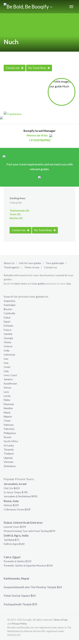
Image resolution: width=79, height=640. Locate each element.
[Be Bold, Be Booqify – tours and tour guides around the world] (29, 6)
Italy (6, 371)
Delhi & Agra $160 (14, 543)
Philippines (10, 433)
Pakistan (9, 424)
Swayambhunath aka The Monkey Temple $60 (33, 587)
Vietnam (8, 461)
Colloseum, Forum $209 (17, 509)
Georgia (8, 338)
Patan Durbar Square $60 (20, 595)
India (6, 350)
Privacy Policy (19, 623)
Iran (6, 358)
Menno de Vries (37, 135)
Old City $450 (12, 488)
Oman (7, 420)
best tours (21, 283)
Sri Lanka (9, 445)
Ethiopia (8, 325)
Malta (7, 399)
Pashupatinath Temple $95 (20, 604)
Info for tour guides (30, 263)
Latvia (7, 395)
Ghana (7, 342)
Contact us (50, 267)
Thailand (9, 453)
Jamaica (8, 379)
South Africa (11, 441)
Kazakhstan (10, 383)
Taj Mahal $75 (11, 539)
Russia (7, 437)
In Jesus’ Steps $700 (16, 492)
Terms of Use (60, 619)
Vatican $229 (11, 505)
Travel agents (11, 267)
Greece (8, 346)
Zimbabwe (10, 466)
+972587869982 (39, 140)
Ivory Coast (10, 375)
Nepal (7, 412)
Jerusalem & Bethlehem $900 (20, 496)
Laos (6, 391)
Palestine (9, 428)
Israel (7, 366)
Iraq (6, 362)
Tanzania (9, 449)
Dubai (7, 317)
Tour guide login (55, 263)
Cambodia (9, 313)
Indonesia (9, 354)
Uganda (8, 457)
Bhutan (8, 309)
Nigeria (8, 416)
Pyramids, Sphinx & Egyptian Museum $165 (28, 565)
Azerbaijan (10, 304)
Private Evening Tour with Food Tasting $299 (29, 531)
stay (68, 283)
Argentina (9, 300)
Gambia (8, 333)
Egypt (7, 321)
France (7, 329)
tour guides (38, 283)
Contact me (13, 67)
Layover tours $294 (15, 526)
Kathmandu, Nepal (16, 578)
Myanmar (9, 404)
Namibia (8, 408)
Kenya (7, 387)
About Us (9, 263)
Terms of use (31, 267)
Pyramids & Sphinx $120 (17, 561)
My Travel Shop (37, 67)
